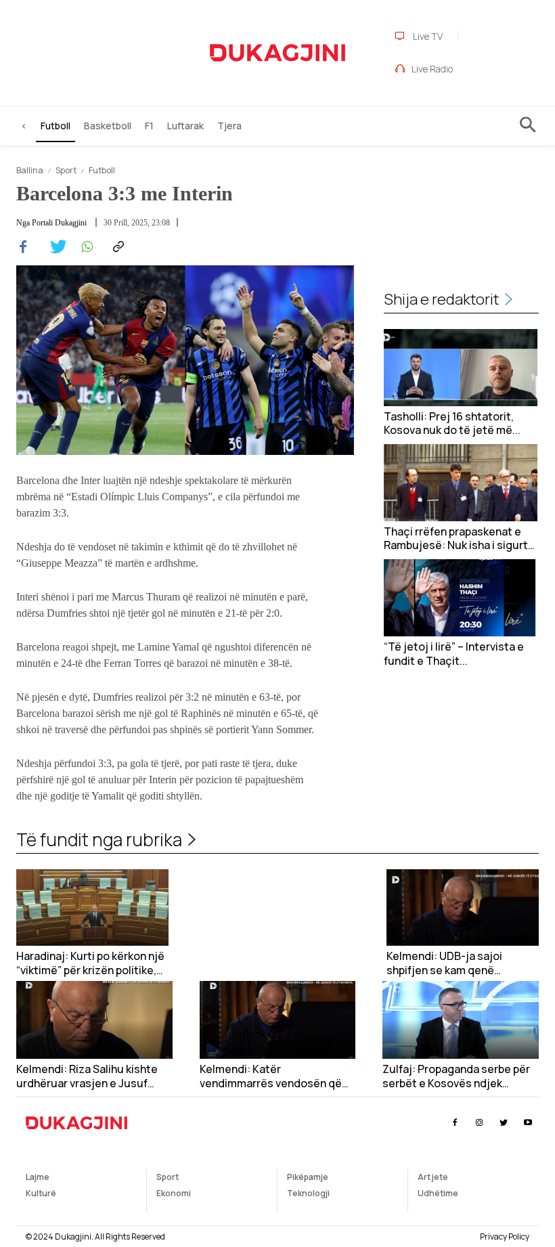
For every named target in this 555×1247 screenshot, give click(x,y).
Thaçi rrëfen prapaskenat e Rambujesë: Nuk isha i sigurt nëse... (456, 539)
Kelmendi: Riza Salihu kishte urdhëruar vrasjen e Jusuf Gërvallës (87, 1076)
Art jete (433, 1177)
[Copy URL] (116, 247)
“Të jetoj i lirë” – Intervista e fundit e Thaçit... (454, 654)
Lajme (37, 1177)
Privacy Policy (504, 1236)
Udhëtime (438, 1193)
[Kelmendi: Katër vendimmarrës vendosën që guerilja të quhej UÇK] (278, 1020)
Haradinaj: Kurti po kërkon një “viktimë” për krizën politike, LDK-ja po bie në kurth (90, 963)
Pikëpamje (307, 1177)
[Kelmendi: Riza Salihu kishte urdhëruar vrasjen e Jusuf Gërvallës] (94, 1020)
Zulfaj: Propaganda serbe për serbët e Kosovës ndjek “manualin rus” (456, 1076)
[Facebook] (23, 247)
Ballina (29, 170)
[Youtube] (528, 1122)
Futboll (102, 170)
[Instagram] (478, 1122)
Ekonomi (173, 1193)
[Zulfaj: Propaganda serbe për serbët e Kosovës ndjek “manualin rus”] (460, 1020)
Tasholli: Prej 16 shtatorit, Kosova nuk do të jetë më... (452, 424)
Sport (66, 170)
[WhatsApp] (85, 247)
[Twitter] (54, 247)
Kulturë (41, 1193)
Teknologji (308, 1193)
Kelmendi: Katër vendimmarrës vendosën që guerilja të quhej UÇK (271, 1076)
